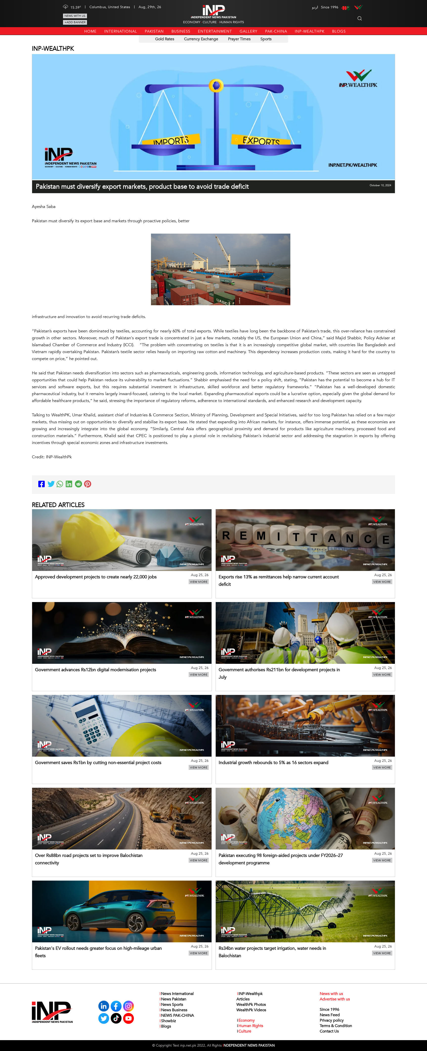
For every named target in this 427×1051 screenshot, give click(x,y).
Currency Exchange (201, 39)
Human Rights (231, 22)
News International (177, 993)
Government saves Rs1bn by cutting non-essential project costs (98, 763)
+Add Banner (74, 22)
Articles (243, 999)
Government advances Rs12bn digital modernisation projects (95, 670)
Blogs (339, 31)
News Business (173, 1010)
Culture (210, 22)
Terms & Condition (336, 1026)
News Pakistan (173, 999)
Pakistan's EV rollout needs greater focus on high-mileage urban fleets (98, 952)
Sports (266, 39)
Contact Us (329, 1031)
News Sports (171, 1004)
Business (180, 31)
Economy (191, 22)
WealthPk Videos (251, 1010)
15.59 (75, 7)
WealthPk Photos (251, 1004)
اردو (315, 7)
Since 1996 (329, 1009)
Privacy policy (332, 1020)
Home (90, 31)
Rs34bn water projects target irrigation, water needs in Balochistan (272, 952)
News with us (74, 16)
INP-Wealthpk (309, 31)
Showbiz (168, 1021)
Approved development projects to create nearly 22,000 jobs (96, 577)
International (120, 31)
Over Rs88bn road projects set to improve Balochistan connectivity (89, 859)
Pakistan (154, 31)
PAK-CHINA (276, 31)
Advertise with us (335, 999)
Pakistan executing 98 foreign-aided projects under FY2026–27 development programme (281, 859)
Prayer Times (239, 39)
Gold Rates (164, 39)
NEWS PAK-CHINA (177, 1015)
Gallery (248, 31)
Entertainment (215, 31)
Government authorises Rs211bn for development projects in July (279, 673)
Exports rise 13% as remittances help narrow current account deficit (279, 580)
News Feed (330, 1015)
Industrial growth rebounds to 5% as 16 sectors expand (273, 763)
